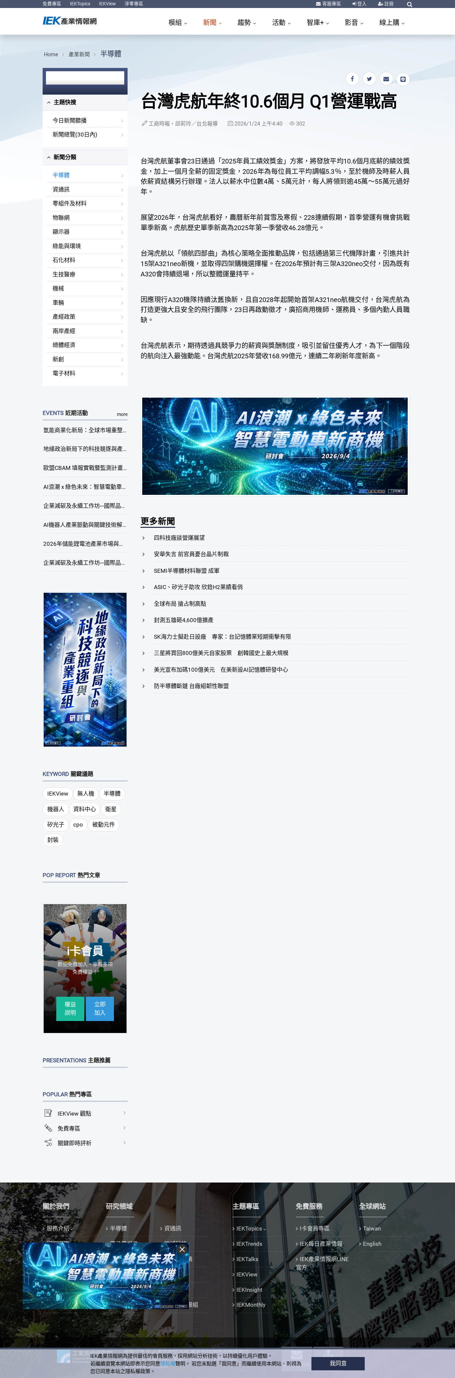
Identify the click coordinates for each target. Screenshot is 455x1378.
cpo (78, 824)
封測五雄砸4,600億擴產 (184, 620)
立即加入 (100, 1008)
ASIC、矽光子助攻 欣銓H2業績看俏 (198, 587)
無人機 (85, 793)
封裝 (53, 840)
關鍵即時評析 (75, 1143)
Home (51, 54)
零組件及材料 (70, 203)
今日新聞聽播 (70, 120)
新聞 (210, 23)
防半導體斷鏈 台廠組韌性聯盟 (191, 686)
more (122, 414)
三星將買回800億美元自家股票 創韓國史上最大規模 (221, 653)
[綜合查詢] (409, 4)
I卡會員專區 (315, 1228)
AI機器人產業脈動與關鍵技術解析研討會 (94, 524)
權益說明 (70, 1008)
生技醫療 (64, 274)
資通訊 (61, 189)
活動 (279, 23)
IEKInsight (249, 1289)
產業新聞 (79, 54)
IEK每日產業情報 (321, 1243)
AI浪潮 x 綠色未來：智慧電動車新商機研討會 (99, 487)
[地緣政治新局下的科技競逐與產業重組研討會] (85, 669)
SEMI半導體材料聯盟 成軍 (187, 570)
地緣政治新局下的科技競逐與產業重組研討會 (100, 449)
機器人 (55, 809)
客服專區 (331, 3)
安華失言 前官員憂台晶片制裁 (191, 554)
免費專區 (52, 3)
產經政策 (64, 316)
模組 (176, 23)
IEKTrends (249, 1243)
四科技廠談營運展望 (179, 537)
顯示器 (61, 231)
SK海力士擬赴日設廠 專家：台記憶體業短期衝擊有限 (222, 636)
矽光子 (55, 824)
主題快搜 (64, 102)
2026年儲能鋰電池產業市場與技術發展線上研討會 (106, 543)
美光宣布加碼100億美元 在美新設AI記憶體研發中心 (221, 669)
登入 (361, 3)
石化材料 (64, 260)
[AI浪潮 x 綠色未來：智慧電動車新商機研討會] (275, 446)
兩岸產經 (64, 331)
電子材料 (64, 373)
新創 (58, 359)
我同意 (338, 1363)
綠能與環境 (67, 246)
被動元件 (103, 824)
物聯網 (61, 217)
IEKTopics (80, 3)
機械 (58, 288)
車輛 (58, 302)
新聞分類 (64, 157)
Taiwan (372, 1228)
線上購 (390, 23)
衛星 (111, 809)
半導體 (110, 54)
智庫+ (316, 23)
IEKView (107, 3)
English (372, 1243)
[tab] (85, 103)
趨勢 (244, 23)
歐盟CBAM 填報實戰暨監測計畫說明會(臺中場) (102, 468)
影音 (352, 23)
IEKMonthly (250, 1304)
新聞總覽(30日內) (75, 134)
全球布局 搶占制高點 (180, 603)
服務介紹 (58, 1228)
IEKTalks (247, 1259)
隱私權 (167, 1364)
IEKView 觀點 (74, 1113)
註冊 (388, 3)
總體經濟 (64, 345)
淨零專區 (134, 3)
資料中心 (84, 809)
